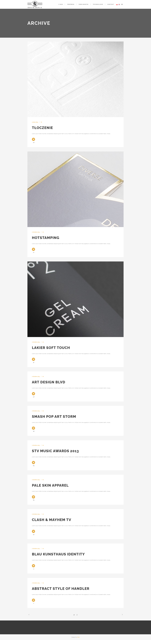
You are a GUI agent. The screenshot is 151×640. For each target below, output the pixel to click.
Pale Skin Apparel (50, 485)
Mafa (78, 637)
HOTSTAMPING (45, 238)
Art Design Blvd (48, 382)
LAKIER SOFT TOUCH (51, 348)
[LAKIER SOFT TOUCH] (75, 299)
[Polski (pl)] (117, 4)
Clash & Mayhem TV (51, 520)
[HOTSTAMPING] (75, 189)
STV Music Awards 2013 (55, 451)
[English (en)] (119, 4)
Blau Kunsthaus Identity (58, 554)
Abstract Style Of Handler (60, 588)
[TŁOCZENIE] (75, 79)
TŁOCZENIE (42, 128)
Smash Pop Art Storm (54, 416)
